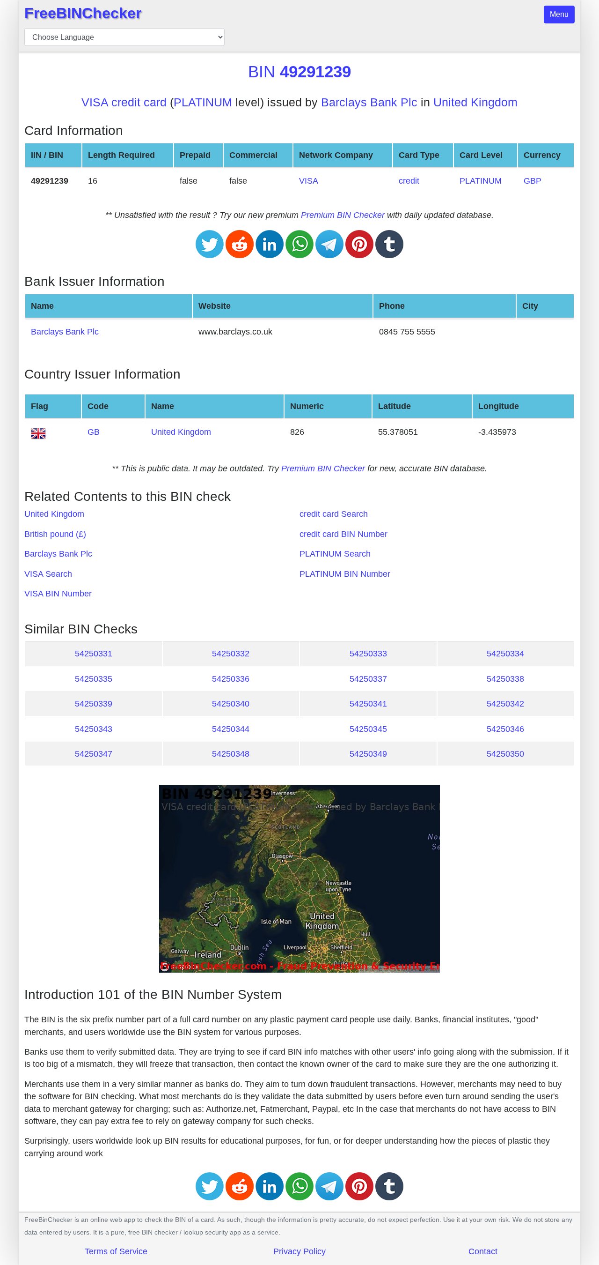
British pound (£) (55, 534)
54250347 (93, 754)
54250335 (93, 679)
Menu (559, 14)
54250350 (505, 754)
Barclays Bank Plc (369, 102)
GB (94, 432)
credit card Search (334, 514)
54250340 (230, 703)
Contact (482, 1251)
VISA (308, 181)
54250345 (368, 729)
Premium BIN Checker (343, 215)
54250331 (93, 653)
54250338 (505, 679)
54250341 (368, 703)
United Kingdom (475, 102)
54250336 (230, 679)
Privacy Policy (299, 1251)
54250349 (368, 754)
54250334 (505, 653)
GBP (532, 181)
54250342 (505, 703)
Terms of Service (116, 1251)
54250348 (230, 754)
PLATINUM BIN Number (345, 574)
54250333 (368, 653)
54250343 (93, 729)
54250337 (368, 679)
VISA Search (48, 574)
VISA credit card (124, 102)
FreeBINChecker (82, 13)
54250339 (93, 703)
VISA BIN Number (58, 593)
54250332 (230, 653)
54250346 (505, 729)
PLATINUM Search (335, 553)
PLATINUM (203, 102)
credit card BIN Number (343, 534)
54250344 (230, 729)
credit (409, 181)
